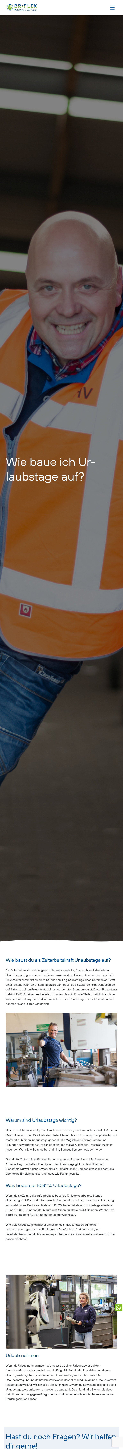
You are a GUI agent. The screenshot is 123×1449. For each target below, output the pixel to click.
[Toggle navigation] (112, 7)
